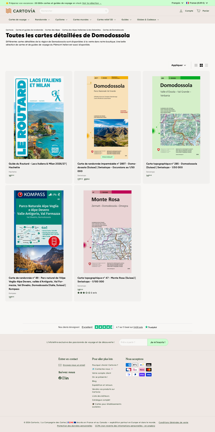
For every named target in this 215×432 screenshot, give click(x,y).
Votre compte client (101, 373)
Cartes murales (81, 19)
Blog (94, 381)
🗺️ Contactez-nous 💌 (102, 369)
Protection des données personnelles (74, 426)
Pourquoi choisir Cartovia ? (105, 365)
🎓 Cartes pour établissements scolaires (106, 405)
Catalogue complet (101, 400)
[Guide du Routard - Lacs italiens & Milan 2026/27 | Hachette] (39, 125)
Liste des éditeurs (100, 396)
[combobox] (177, 3)
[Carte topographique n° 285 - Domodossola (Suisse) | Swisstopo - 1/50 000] (176, 125)
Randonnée (41, 19)
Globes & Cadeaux (147, 19)
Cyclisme (60, 19)
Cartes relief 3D (105, 19)
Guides (125, 19)
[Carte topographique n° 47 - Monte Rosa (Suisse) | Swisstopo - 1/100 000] (107, 241)
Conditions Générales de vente (173, 422)
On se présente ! (100, 377)
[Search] (106, 11)
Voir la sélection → (92, 3)
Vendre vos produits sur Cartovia (103, 390)
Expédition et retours (102, 385)
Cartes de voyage (18, 19)
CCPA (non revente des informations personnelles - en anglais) (125, 426)
